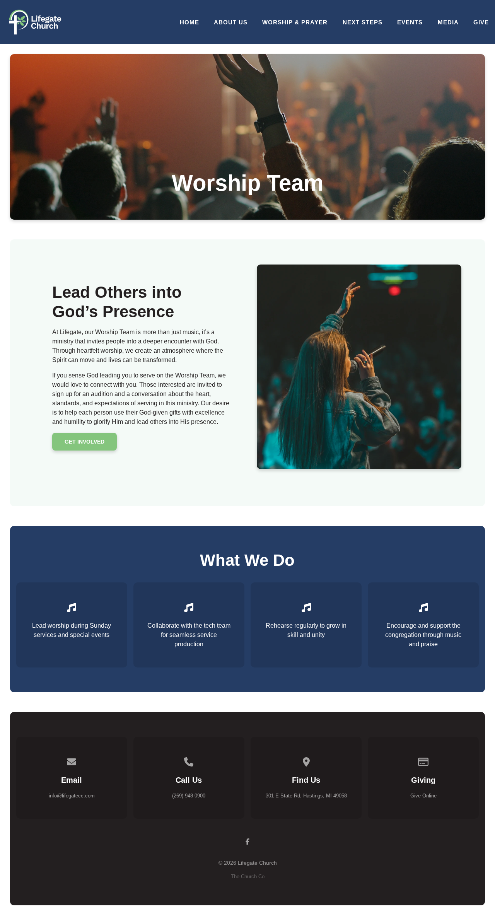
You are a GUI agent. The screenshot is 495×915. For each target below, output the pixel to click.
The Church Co (248, 876)
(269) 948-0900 (188, 796)
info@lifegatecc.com (72, 796)
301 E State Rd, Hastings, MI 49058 (306, 796)
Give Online (423, 796)
